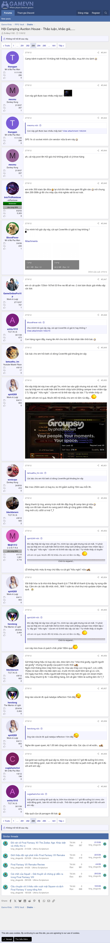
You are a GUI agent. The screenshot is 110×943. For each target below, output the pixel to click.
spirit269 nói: (33, 538)
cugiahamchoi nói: (35, 794)
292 (27, 45)
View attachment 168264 (74, 130)
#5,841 (104, 52)
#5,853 (104, 530)
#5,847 (104, 279)
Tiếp (60, 45)
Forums (8, 12)
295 (44, 45)
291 (22, 45)
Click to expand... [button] (66, 561)
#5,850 (104, 380)
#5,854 (104, 577)
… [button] (17, 45)
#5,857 (104, 688)
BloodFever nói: (34, 322)
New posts (6, 18)
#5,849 (104, 347)
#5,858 (104, 721)
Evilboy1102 (9, 33)
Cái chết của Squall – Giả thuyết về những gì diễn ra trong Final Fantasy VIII (37, 875)
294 (38, 45)
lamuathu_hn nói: (35, 473)
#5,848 (104, 315)
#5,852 (104, 498)
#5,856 (104, 655)
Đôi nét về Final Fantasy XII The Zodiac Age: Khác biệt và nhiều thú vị (38, 844)
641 (54, 45)
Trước (7, 45)
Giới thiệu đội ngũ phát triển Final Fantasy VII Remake (38, 855)
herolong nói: (33, 728)
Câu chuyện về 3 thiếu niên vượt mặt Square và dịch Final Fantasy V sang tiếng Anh (37, 888)
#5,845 (104, 183)
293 (33, 45)
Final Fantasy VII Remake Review (28, 864)
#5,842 (104, 85)
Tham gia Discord (25, 12)
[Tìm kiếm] (106, 13)
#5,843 (104, 117)
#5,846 (104, 223)
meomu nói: (32, 125)
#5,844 (104, 150)
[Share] (98, 52)
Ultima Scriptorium (41, 848)
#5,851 (104, 465)
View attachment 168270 (38, 330)
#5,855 (104, 609)
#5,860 (104, 786)
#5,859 (104, 753)
